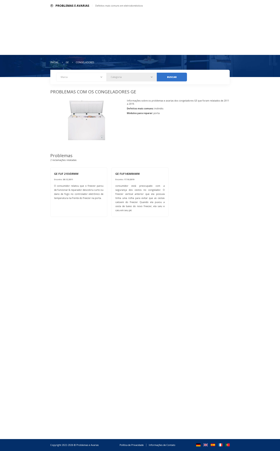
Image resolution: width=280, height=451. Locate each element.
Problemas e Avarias (87, 445)
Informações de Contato (162, 445)
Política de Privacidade (132, 445)
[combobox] (81, 77)
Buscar (172, 77)
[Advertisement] (140, 33)
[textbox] (81, 77)
